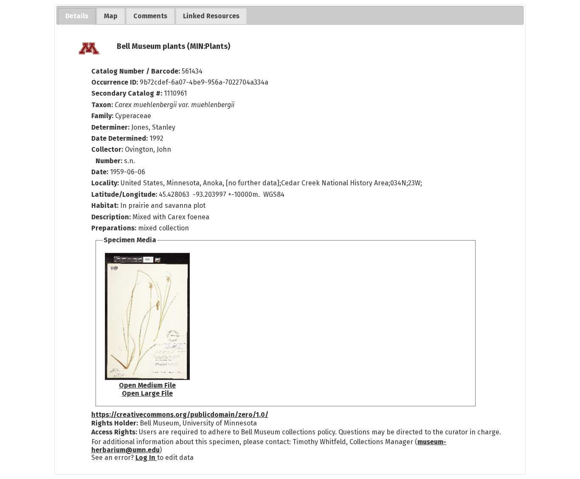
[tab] (77, 16)
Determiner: (111, 127)
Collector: (108, 149)
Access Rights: (114, 432)
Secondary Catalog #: (126, 93)
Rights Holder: (114, 423)
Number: (110, 161)
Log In (146, 457)
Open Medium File (147, 385)
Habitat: (105, 205)
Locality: (105, 183)
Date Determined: (120, 138)
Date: (99, 172)
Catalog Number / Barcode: (136, 71)
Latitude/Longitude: (124, 194)
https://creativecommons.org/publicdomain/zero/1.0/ (179, 415)
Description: (111, 217)
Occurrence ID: (115, 82)
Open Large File (147, 393)
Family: (102, 116)
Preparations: (113, 228)
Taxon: (102, 105)
